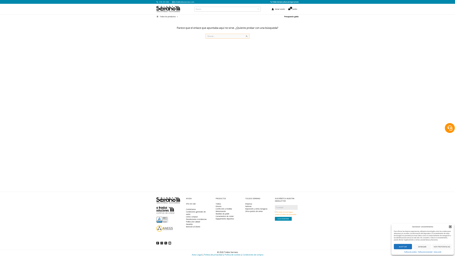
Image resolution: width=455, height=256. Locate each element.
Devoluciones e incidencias (196, 219)
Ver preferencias (442, 246)
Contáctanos (191, 209)
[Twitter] (165, 243)
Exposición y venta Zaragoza (256, 209)
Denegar (422, 246)
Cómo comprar (192, 217)
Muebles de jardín (222, 214)
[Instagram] (161, 243)
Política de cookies (410, 252)
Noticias (248, 206)
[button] (450, 227)
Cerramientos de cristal (224, 216)
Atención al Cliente (193, 227)
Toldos (218, 204)
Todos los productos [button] (168, 16)
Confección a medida (224, 209)
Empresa (248, 204)
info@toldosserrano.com (184, 2)
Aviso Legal (437, 252)
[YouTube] (169, 243)
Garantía (189, 224)
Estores (218, 206)
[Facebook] (157, 243)
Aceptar (403, 246)
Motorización (221, 211)
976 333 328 (164, 2)
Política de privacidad (425, 252)
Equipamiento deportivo (225, 219)
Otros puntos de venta (254, 211)
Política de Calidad (193, 222)
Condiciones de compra (253, 254)
